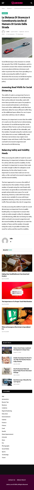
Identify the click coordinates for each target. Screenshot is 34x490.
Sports (4, 452)
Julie (8, 31)
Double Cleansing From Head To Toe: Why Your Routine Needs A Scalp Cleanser (23, 359)
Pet (3, 443)
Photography (5, 446)
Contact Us (11, 480)
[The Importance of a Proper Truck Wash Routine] (17, 290)
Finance (4, 422)
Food (3, 428)
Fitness (4, 425)
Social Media (5, 449)
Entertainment (6, 417)
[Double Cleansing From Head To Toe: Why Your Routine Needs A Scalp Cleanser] (7, 360)
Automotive (5, 399)
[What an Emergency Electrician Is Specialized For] (17, 316)
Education (5, 414)
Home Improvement (7, 434)
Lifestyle (4, 437)
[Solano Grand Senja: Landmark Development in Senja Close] (7, 350)
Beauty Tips (5, 402)
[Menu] (3, 3)
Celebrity (4, 408)
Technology (5, 454)
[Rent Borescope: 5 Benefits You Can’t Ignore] (7, 382)
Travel (3, 457)
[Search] (31, 3)
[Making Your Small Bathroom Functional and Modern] (17, 263)
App (3, 396)
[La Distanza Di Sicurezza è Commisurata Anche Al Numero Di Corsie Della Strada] (17, 48)
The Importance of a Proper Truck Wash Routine (17, 301)
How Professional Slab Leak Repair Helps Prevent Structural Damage (23, 370)
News (3, 440)
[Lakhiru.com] (17, 3)
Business (5, 13)
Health (4, 431)
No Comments (11, 34)
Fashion (4, 419)
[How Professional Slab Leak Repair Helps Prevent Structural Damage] (7, 371)
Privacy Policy (21, 480)
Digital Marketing (7, 411)
